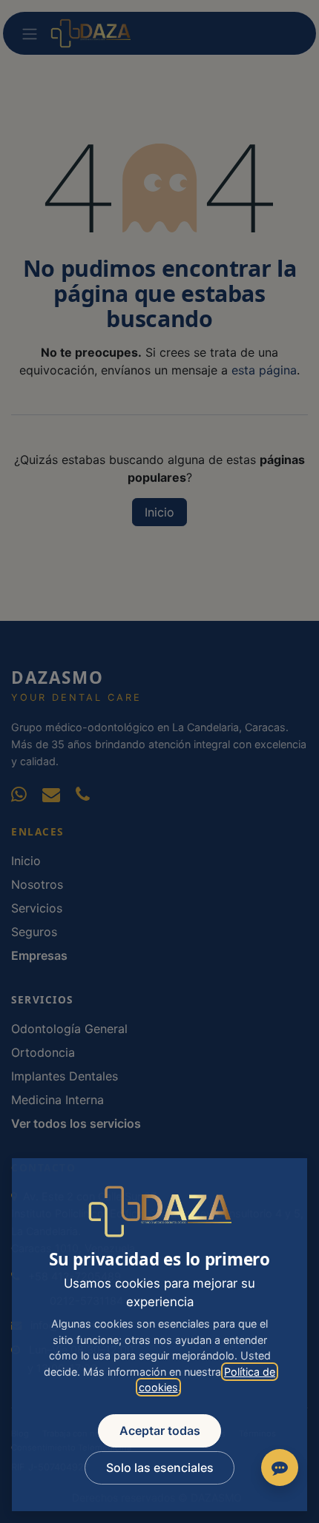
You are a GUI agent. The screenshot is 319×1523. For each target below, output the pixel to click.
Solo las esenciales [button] (160, 1467)
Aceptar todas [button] (159, 1430)
